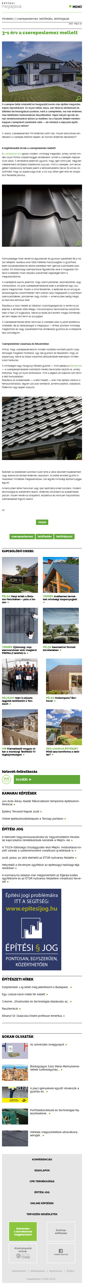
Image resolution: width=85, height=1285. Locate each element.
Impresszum (55, 1271)
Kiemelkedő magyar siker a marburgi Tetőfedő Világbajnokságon (19, 751)
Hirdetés (7, 19)
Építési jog (42, 1192)
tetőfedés (46, 19)
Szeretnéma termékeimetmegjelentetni (23, 1231)
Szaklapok (42, 1170)
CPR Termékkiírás (42, 1181)
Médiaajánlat (38, 1271)
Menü (77, 7)
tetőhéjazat (61, 19)
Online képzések (42, 1203)
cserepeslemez (27, 19)
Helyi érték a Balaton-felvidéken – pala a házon (19, 599)
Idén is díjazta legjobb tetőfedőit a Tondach (17, 700)
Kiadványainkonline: (23, 1250)
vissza (42, 522)
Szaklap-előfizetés (61, 1232)
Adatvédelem (19, 1271)
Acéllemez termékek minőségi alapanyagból (60, 598)
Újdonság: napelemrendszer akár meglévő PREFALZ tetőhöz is (19, 650)
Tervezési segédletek (42, 1214)
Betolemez (76, 365)
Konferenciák (42, 1159)
